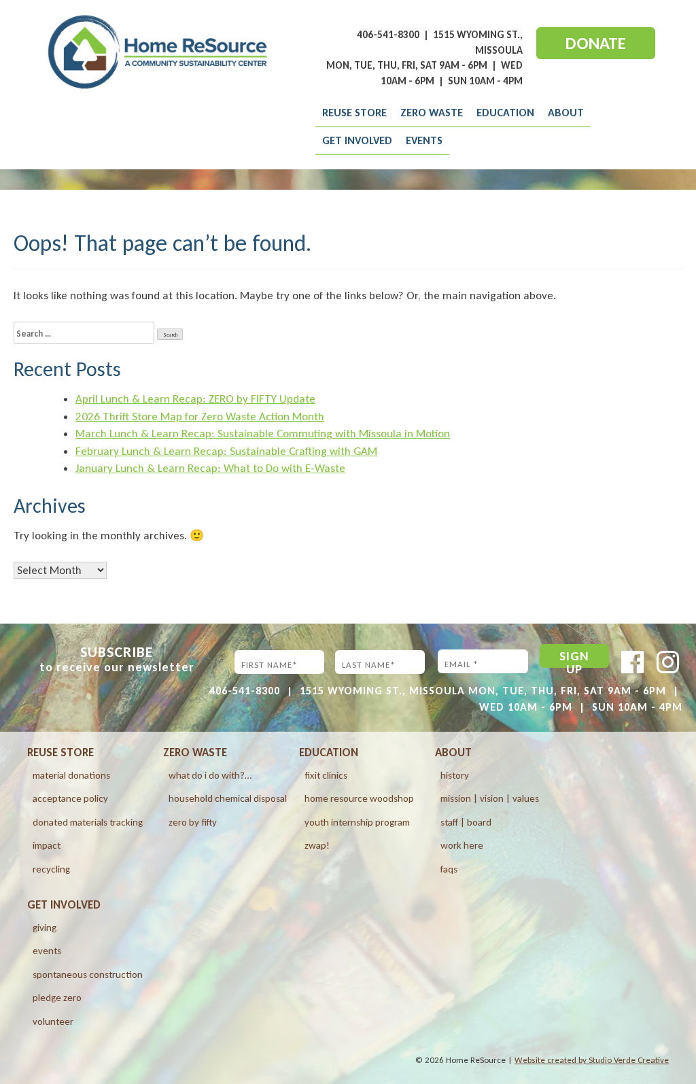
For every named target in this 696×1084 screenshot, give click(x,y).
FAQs (448, 869)
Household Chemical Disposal (228, 798)
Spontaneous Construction (88, 974)
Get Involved (357, 140)
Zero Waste (431, 112)
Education (505, 112)
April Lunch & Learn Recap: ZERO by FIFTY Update (195, 399)
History (454, 775)
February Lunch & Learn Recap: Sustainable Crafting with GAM (226, 451)
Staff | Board (465, 822)
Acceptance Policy (70, 798)
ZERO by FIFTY (193, 822)
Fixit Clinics (325, 775)
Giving (44, 927)
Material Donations (71, 775)
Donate (596, 43)
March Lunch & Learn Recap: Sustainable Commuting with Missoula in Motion (262, 433)
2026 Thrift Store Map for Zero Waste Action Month (199, 416)
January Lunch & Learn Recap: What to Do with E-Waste (210, 468)
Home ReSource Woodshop (359, 798)
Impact (46, 845)
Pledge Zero (57, 998)
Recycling (51, 869)
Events (424, 140)
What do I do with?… (210, 775)
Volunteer (53, 1021)
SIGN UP (574, 658)
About (566, 112)
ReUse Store (354, 112)
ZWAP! (317, 845)
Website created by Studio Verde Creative (592, 1060)
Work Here (461, 845)
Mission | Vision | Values (489, 798)
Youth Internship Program (357, 822)
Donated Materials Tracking (88, 822)
